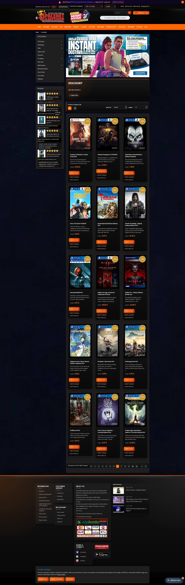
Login (53, 6)
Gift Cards (40, 62)
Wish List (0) (136, 6)
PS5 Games (41, 41)
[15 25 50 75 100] (141, 107)
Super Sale (74, 95)
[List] (75, 108)
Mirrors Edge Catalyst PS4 (19, 580)
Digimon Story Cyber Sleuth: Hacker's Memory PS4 (79, 362)
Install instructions (44, 500)
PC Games (41, 58)
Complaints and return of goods (45, 510)
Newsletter (60, 499)
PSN (39, 48)
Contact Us (60, 493)
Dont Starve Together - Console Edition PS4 (106, 431)
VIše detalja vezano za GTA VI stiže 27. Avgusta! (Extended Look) (137, 500)
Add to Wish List (74, 180)
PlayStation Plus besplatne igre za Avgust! (136, 510)
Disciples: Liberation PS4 (106, 361)
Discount (44, 32)
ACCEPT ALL (43, 579)
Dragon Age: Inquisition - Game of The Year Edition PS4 (135, 431)
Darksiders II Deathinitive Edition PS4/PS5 (133, 155)
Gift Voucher (42, 514)
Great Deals (41, 72)
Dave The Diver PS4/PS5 (78, 223)
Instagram (83, 556)
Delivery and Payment (45, 494)
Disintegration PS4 (131, 361)
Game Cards (41, 52)
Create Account (63, 6)
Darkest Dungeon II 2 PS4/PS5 (107, 154)
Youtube (82, 561)
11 (136, 466)
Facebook (83, 552)
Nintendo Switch (43, 69)
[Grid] (69, 108)
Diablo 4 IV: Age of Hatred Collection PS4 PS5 (106, 293)
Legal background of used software (45, 504)
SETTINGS (70, 579)
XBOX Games (41, 65)
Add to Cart (74, 173)
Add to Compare (74, 177)
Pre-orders (41, 75)
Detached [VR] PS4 (76, 292)
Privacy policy (43, 517)
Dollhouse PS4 (75, 430)
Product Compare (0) (74, 104)
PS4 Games (41, 45)
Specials (59, 522)
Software (40, 79)
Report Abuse (43, 520)
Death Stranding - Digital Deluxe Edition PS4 (133, 224)
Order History (61, 515)
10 (132, 466)
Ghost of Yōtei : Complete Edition (136, 490)
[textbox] (122, 12)
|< (91, 466)
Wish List (59, 518)
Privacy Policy (61, 574)
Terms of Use (43, 497)
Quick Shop (41, 96)
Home (37, 32)
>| (145, 466)
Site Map (59, 496)
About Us (41, 491)
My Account (60, 512)
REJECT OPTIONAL (57, 579)
